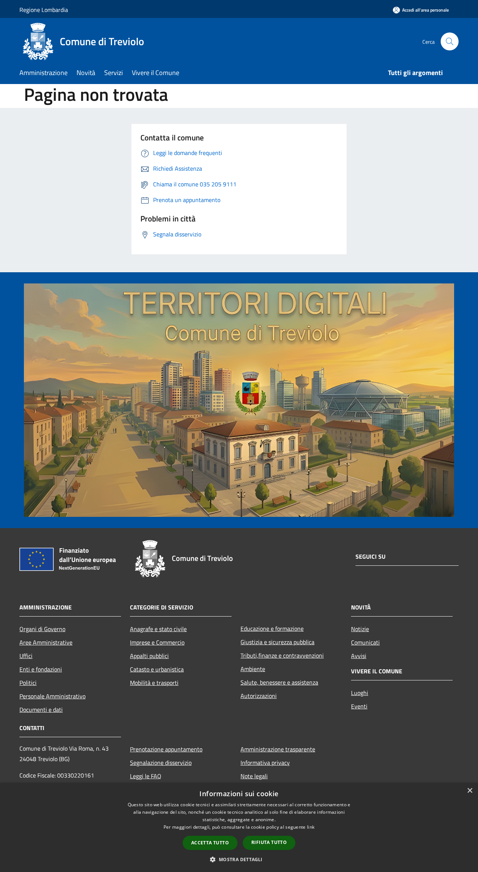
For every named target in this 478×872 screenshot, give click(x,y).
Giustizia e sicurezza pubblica (277, 641)
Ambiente (252, 668)
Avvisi (358, 655)
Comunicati (365, 642)
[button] (238, 859)
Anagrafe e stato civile (158, 628)
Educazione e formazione (272, 628)
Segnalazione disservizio (161, 762)
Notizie (360, 628)
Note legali (254, 776)
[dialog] (239, 827)
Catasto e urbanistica (157, 669)
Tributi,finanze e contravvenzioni (282, 655)
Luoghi (359, 692)
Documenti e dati (41, 709)
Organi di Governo (42, 628)
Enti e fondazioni (40, 669)
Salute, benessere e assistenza (279, 682)
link (310, 827)
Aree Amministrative (45, 642)
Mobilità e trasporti (154, 682)
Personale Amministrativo (52, 696)
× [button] (469, 791)
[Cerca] (450, 41)
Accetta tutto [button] (210, 843)
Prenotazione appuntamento (166, 749)
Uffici (25, 655)
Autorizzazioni (258, 695)
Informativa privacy (265, 762)
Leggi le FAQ (145, 776)
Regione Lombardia (43, 9)
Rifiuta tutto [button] (269, 842)
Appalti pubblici (149, 655)
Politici (28, 682)
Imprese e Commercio (157, 642)
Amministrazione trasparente (277, 749)
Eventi (359, 706)
